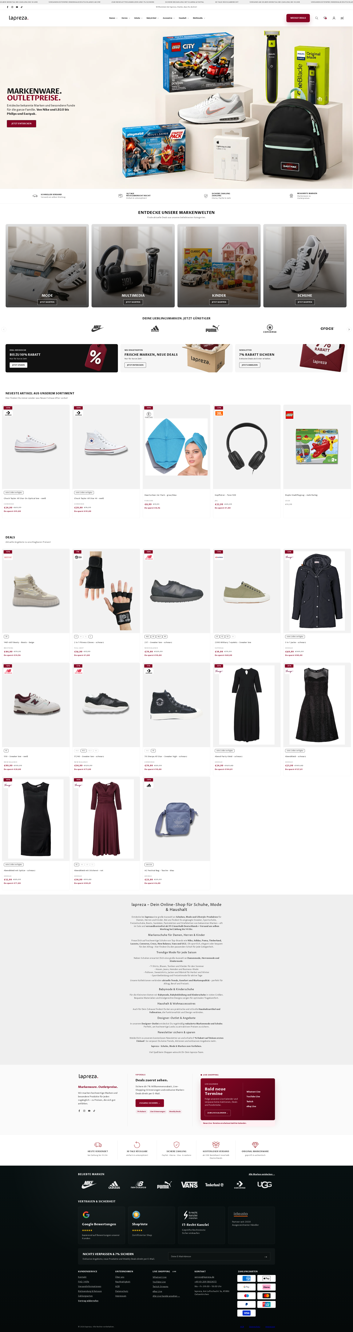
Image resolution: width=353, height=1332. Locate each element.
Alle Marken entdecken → (262, 1174)
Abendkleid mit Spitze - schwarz (19, 870)
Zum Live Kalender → (217, 1113)
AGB (117, 1286)
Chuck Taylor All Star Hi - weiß (89, 498)
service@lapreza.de (204, 1277)
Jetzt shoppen (47, 302)
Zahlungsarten (85, 1296)
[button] (113, 18)
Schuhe (305, 295)
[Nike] (89, 1185)
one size (149, 865)
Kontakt (82, 1277)
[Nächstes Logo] (349, 329)
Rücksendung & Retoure (90, 1291)
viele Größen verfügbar (13, 493)
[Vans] (189, 1185)
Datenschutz (121, 1291)
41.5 (83, 751)
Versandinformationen (89, 1286)
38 (6, 637)
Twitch (250, 1101)
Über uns (119, 1277)
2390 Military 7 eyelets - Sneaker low (233, 642)
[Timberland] (215, 1185)
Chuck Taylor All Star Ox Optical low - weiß (25, 498)
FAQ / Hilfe (83, 1281)
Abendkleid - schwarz (295, 756)
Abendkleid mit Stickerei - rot (88, 870)
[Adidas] (114, 1185)
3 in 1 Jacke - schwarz (295, 642)
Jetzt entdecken (21, 123)
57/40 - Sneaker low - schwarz (89, 756)
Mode (47, 295)
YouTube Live (253, 1096)
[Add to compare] (65, 412)
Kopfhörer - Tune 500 (225, 495)
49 (165, 637)
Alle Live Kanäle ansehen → (166, 1296)
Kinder (219, 295)
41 (217, 637)
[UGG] (265, 1185)
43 (227, 637)
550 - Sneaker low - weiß (16, 756)
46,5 (159, 637)
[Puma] (164, 1185)
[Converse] (240, 1185)
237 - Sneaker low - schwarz (158, 642)
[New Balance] (139, 1185)
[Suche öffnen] (317, 18)
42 (222, 637)
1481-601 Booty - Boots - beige (19, 642)
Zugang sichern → (149, 1103)
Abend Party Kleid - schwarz (229, 756)
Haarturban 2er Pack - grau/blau (161, 495)
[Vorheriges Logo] (3, 329)
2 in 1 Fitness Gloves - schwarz (89, 642)
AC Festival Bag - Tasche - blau (159, 870)
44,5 (147, 637)
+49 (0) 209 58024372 (206, 1281)
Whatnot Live (253, 1092)
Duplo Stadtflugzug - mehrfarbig (301, 495)
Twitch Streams (160, 1286)
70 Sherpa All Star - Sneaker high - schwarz (166, 756)
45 (153, 637)
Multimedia (133, 295)
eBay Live (251, 1106)
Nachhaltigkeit (122, 1281)
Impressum (120, 1296)
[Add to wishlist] (65, 408)
